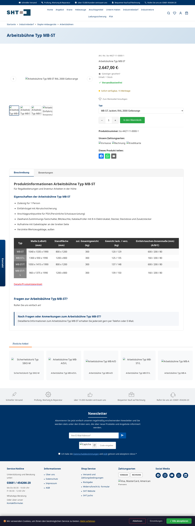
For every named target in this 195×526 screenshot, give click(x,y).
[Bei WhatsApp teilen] (107, 156)
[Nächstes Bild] (90, 79)
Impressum (51, 483)
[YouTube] (171, 475)
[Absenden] (122, 435)
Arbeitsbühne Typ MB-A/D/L (64, 373)
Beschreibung (21, 172)
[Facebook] (158, 475)
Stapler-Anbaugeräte (46, 24)
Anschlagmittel (96, 9)
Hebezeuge (80, 9)
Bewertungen (45, 172)
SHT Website (89, 491)
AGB (105, 454)
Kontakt (2, 263)
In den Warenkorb (132, 120)
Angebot (60, 9)
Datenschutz (52, 478)
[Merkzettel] (174, 13)
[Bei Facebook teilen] (101, 156)
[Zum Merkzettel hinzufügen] (40, 354)
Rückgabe (88, 482)
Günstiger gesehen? (110, 73)
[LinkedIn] (185, 475)
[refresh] (94, 445)
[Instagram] (165, 475)
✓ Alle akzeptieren (179, 521)
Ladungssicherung (97, 16)
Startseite (11, 24)
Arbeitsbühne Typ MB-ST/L (138, 373)
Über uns (50, 474)
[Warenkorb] (186, 13)
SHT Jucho (88, 495)
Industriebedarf (130, 9)
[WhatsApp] (178, 475)
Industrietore (147, 9)
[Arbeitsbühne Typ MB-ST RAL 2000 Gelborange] (51, 79)
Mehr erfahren (87, 521)
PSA (111, 16)
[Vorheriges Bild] (13, 79)
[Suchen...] (168, 13)
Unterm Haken (113, 9)
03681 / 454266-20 (19, 483)
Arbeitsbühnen (66, 24)
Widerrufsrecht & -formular (96, 486)
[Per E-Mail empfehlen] (113, 156)
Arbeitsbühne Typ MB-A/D (101, 373)
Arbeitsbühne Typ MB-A (175, 373)
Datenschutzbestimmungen (86, 454)
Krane (69, 9)
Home (50, 9)
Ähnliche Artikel (20, 344)
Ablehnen (137, 521)
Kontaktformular (15, 503)
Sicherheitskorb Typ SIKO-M (26, 373)
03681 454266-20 (181, 400)
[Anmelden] (180, 13)
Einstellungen (156, 521)
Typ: (101, 105)
